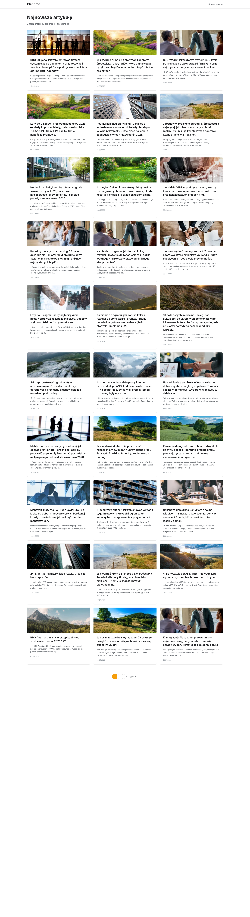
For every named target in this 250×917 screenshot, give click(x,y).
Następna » (131, 676)
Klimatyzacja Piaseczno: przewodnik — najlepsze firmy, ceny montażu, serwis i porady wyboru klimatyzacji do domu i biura (190, 641)
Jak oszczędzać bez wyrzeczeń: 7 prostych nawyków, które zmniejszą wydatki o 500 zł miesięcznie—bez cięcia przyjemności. (190, 255)
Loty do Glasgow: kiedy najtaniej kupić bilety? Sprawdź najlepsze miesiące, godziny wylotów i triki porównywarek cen (58, 318)
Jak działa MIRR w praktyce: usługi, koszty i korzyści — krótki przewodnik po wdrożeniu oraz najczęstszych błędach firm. (190, 191)
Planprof (33, 4)
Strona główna (215, 4)
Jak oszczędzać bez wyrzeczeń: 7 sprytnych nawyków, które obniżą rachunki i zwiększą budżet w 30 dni (125, 641)
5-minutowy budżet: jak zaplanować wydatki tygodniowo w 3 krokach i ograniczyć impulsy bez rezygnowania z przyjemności (125, 513)
